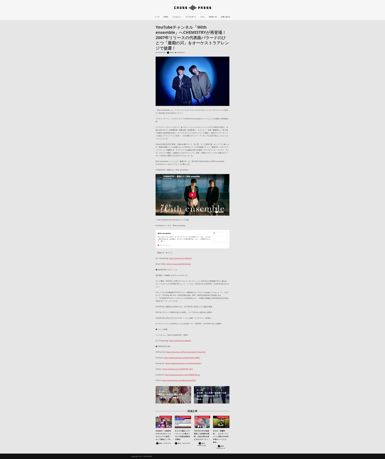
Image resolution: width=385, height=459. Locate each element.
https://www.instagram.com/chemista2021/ (183, 363)
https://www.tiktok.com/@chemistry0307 (179, 380)
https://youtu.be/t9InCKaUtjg (179, 264)
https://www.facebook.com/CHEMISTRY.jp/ (182, 375)
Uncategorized (180, 52)
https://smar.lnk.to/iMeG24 (180, 258)
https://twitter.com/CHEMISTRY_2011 (178, 369)
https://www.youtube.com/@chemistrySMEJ (182, 358)
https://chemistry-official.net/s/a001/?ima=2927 (186, 352)
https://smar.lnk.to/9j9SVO (180, 341)
